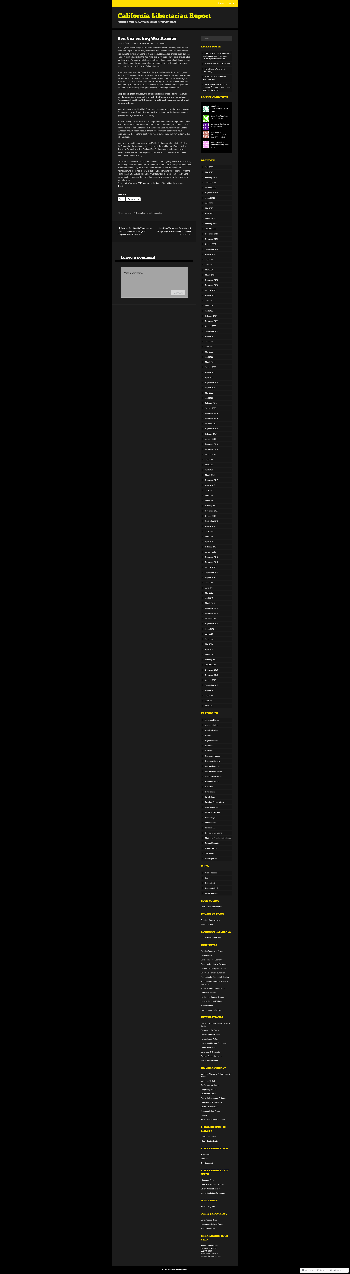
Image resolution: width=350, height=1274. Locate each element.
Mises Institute (207, 1006)
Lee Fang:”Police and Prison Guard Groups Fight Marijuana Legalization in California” (174, 231)
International (210, 828)
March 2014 (210, 654)
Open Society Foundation (211, 1052)
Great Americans (211, 807)
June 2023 (209, 301)
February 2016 (211, 547)
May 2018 (209, 465)
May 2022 (209, 352)
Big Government (211, 741)
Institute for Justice (208, 1137)
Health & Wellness (212, 812)
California (209, 751)
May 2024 (209, 270)
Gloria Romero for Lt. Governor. (217, 64)
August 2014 (210, 629)
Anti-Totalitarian (211, 730)
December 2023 (211, 280)
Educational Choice (208, 1094)
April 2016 (209, 542)
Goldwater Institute (208, 993)
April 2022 (209, 357)
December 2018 (211, 444)
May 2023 (209, 306)
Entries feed (210, 883)
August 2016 (210, 526)
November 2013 (211, 675)
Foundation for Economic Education (215, 977)
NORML (204, 1115)
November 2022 (211, 321)
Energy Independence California (213, 1098)
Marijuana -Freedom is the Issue (218, 838)
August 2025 (210, 198)
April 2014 (209, 649)
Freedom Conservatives (210, 920)
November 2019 (211, 419)
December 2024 (211, 234)
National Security (212, 843)
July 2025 (209, 203)
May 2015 (209, 593)
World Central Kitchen (209, 1061)
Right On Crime (207, 924)
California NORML (208, 1081)
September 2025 (211, 193)
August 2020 (210, 388)
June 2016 (209, 531)
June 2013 (209, 701)
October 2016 (210, 516)
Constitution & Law (212, 766)
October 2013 (210, 680)
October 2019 (210, 424)
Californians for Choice (210, 1085)
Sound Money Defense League (213, 1120)
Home (221, 3)
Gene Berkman (147, 43)
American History (212, 720)
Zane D (214, 116)
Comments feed (211, 888)
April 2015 (209, 598)
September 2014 (211, 624)
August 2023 (210, 295)
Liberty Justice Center (209, 1141)
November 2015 (211, 562)
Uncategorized (211, 859)
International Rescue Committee (213, 1043)
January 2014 (210, 665)
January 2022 (210, 367)
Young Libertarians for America (213, 1193)
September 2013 (211, 685)
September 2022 (211, 331)
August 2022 (210, 336)
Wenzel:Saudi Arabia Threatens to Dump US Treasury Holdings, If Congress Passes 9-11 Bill (134, 231)
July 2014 (209, 634)
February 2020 (211, 403)
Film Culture (210, 797)
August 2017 (210, 485)
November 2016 (211, 511)
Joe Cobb (204, 1159)
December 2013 (211, 670)
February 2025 (211, 224)
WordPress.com (211, 893)
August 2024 (210, 254)
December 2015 (211, 557)
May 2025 (209, 208)
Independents (210, 823)
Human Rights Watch (209, 1039)
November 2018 (211, 449)
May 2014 (209, 644)
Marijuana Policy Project (210, 1111)
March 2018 (210, 475)
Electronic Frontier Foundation (213, 973)
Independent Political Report (212, 1224)
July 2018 (209, 460)
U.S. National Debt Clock (211, 938)
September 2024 (211, 249)
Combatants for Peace (210, 1030)
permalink (158, 213)
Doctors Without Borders (210, 1035)
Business (209, 746)
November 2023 (211, 285)
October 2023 (210, 290)
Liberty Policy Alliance (209, 1107)
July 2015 (209, 583)
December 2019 (211, 413)
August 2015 (210, 578)
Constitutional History (213, 771)
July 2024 (209, 260)
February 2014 (211, 660)
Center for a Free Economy (211, 960)
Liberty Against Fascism (210, 1189)
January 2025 (210, 229)
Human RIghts (211, 818)
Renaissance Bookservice (211, 907)
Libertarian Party (207, 1180)
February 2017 (211, 506)
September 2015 (211, 572)
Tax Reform (209, 853)
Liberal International (208, 1048)
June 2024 (209, 265)
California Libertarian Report (164, 16)
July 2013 (209, 696)
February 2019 (211, 434)
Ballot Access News (209, 1220)
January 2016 (210, 552)
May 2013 (209, 706)
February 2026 (211, 177)
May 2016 (209, 537)
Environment (210, 792)
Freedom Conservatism (214, 802)
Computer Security (212, 761)
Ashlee (214, 124)
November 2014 (211, 613)
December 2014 (211, 608)
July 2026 (209, 167)
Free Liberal (205, 1154)
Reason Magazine (208, 1206)
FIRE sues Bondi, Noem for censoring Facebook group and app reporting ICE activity (216, 87)
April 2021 (209, 377)
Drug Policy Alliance (209, 1090)
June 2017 (209, 490)
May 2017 (209, 496)
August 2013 (210, 690)
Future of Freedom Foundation (213, 988)
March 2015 (210, 603)
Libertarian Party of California (212, 1184)
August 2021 (210, 372)
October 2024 (210, 244)
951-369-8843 (206, 1251)
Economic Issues (212, 782)
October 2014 (210, 619)
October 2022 (210, 326)
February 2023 (211, 316)
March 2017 (210, 501)
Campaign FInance (212, 756)
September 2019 (211, 429)
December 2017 (211, 480)
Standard (162, 43)
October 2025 (210, 188)
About (232, 3)
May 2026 (209, 172)
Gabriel (214, 106)
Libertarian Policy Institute (211, 1102)
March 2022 (210, 362)
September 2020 (211, 383)
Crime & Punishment (213, 777)
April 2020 (209, 398)
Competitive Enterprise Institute (213, 968)
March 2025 (210, 219)
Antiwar (208, 735)
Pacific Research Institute (211, 1010)
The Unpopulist (207, 1163)
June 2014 (209, 639)
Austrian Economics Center (212, 951)
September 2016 (211, 521)
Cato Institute (206, 956)
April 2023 (209, 311)
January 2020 (210, 408)
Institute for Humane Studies (212, 997)
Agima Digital (216, 142)
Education (209, 787)
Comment (178, 293)
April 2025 (209, 213)
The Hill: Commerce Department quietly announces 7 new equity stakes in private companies (217, 56)
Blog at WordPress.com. (175, 1270)
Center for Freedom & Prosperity (214, 964)
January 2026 (210, 183)
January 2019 (210, 439)
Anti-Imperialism (139, 213)
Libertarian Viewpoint (213, 833)
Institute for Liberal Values (211, 1001)
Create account (211, 873)
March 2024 (210, 275)
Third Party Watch (208, 1228)
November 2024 (211, 239)
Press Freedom (211, 848)
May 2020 (209, 393)
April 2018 (209, 470)
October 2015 (210, 567)
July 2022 (209, 342)
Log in (207, 878)
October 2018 (210, 454)
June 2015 (209, 588)
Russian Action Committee (211, 1056)
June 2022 (209, 347)
